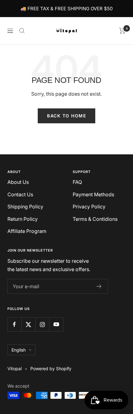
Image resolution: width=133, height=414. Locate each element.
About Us (18, 182)
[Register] (99, 286)
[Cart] (122, 31)
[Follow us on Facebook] (14, 324)
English (18, 350)
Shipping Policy (25, 206)
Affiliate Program (26, 231)
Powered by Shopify (50, 368)
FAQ (77, 182)
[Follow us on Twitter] (28, 324)
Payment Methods (93, 194)
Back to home (66, 115)
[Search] (22, 31)
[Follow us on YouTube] (56, 324)
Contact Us (20, 194)
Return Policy (22, 219)
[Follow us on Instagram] (42, 324)
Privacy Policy (89, 206)
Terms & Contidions (95, 219)
